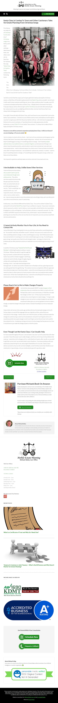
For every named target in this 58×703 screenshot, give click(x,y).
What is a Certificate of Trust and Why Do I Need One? (21, 532)
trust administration (17, 144)
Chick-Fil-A (17, 124)
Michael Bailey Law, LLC (30, 697)
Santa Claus (35, 100)
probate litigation (30, 144)
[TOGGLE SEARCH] (7, 14)
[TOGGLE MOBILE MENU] (4, 14)
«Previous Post (9, 377)
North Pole (20, 206)
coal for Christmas (30, 106)
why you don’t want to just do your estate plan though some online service (12, 175)
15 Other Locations (8, 473)
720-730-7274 (50, 14)
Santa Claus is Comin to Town (7, 68)
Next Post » (49, 377)
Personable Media (41, 697)
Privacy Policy (31, 699)
